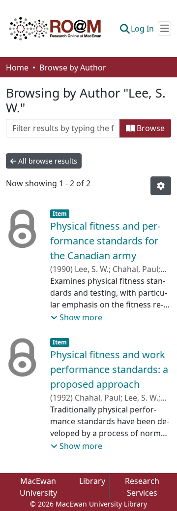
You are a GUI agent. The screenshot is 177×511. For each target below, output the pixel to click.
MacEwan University (38, 487)
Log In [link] (142, 28)
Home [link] (17, 67)
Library (92, 481)
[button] (55, 28)
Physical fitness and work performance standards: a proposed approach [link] (109, 369)
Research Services (142, 487)
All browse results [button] (46, 161)
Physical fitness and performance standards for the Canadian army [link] (105, 240)
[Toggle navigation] (164, 28)
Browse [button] (150, 128)
